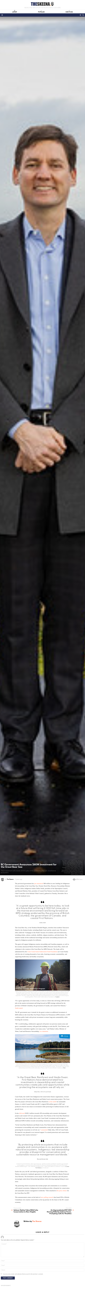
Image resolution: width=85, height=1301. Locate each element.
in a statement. (44, 1031)
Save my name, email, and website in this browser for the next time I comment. (23, 1274)
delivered (22, 1113)
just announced (38, 883)
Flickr (81, 874)
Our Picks (69, 12)
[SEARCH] (83, 15)
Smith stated (18, 1008)
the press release (62, 1190)
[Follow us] (80, 15)
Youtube (57, 996)
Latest (14, 12)
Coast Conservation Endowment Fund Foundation (42, 951)
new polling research (47, 1197)
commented (44, 1130)
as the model (52, 1101)
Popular (41, 12)
